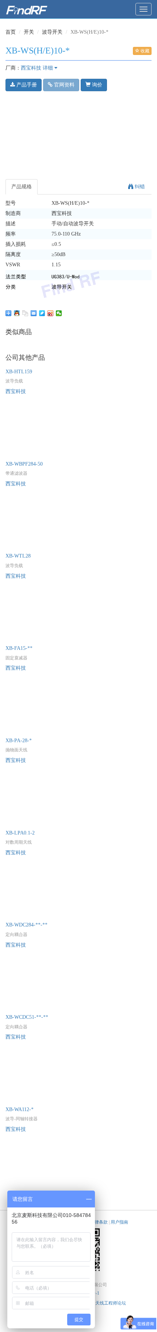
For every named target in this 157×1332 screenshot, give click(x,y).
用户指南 (119, 1222)
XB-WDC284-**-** (26, 925)
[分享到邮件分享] (34, 313)
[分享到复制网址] (25, 313)
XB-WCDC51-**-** (26, 1017)
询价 (96, 85)
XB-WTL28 (18, 556)
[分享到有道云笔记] (42, 313)
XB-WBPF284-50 (24, 464)
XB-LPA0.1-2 (20, 833)
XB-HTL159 (18, 371)
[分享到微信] (59, 313)
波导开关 (52, 32)
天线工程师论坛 (110, 1303)
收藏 (144, 50)
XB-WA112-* (19, 1109)
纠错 (139, 186)
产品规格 (21, 186)
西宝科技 (31, 68)
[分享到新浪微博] (50, 313)
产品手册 (26, 85)
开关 (29, 32)
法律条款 (99, 1222)
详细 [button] (48, 68)
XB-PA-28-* (18, 740)
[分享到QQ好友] (17, 313)
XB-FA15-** (18, 648)
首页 (10, 32)
